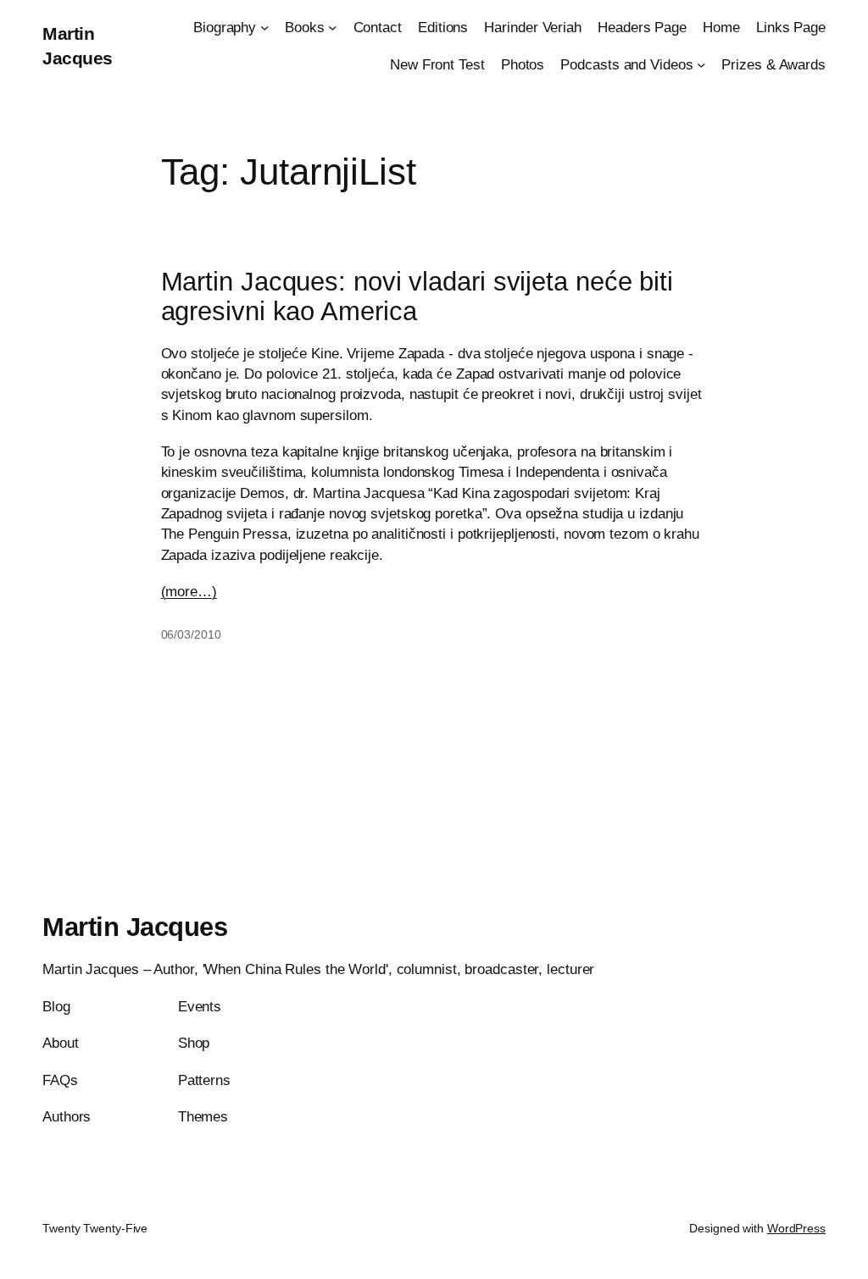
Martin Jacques (134, 927)
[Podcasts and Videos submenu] (701, 63)
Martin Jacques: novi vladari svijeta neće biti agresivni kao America (417, 297)
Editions (443, 27)
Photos (522, 64)
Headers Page (642, 27)
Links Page (791, 27)
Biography (224, 27)
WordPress (796, 1228)
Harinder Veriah (532, 27)
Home (721, 27)
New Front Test (437, 64)
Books (305, 27)
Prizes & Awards (773, 64)
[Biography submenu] (264, 27)
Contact (377, 27)
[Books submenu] (332, 27)
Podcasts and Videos (626, 64)
